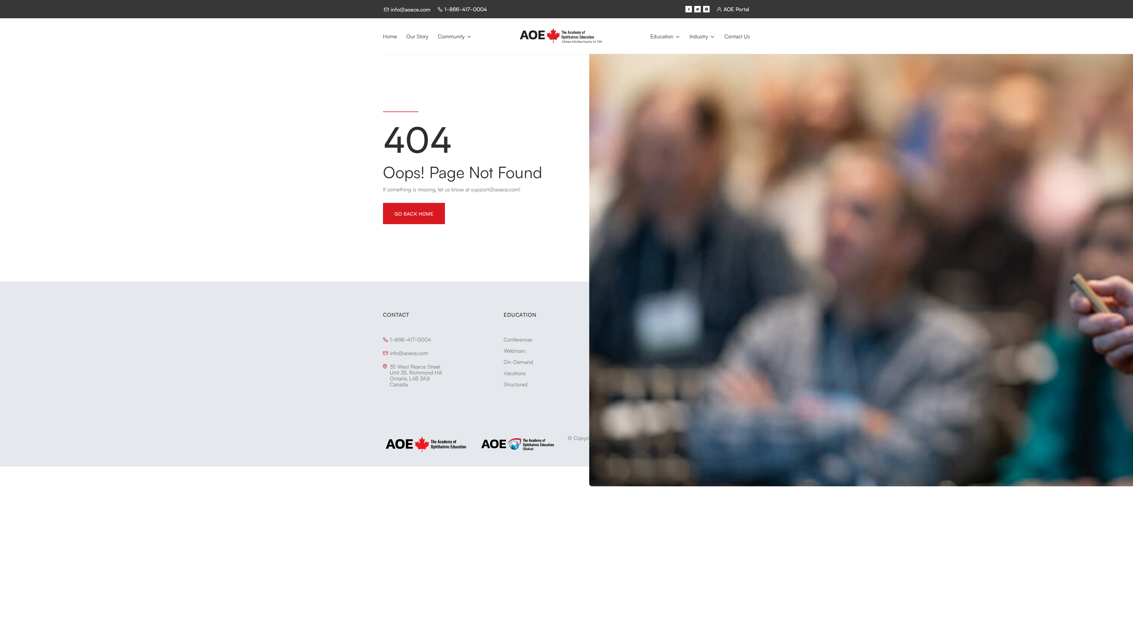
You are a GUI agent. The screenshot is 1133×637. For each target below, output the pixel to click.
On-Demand (518, 361)
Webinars (514, 350)
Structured (516, 384)
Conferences (518, 339)
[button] (454, 36)
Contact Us (737, 36)
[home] (561, 36)
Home (390, 36)
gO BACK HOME (413, 213)
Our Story (417, 36)
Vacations (515, 373)
